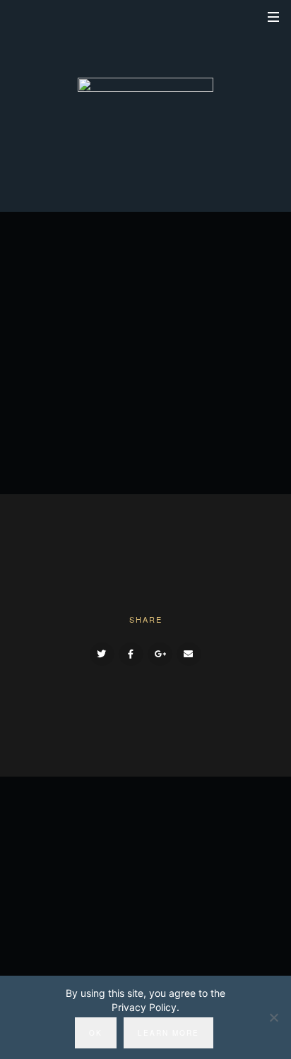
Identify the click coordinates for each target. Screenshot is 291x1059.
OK (95, 1033)
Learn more (168, 1033)
